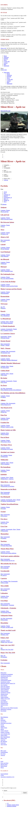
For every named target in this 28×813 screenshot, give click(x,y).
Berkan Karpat (4, 766)
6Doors (2, 767)
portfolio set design (11, 806)
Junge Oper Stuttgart (5, 686)
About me (6, 57)
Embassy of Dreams (5, 732)
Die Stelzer (3, 753)
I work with (6, 61)
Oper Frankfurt (4, 685)
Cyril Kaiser (3, 700)
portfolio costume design (13, 804)
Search (5, 790)
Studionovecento (4, 704)
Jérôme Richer (4, 695)
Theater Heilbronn (5, 689)
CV (8, 803)
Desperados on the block (6, 723)
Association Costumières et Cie (7, 776)
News (5, 60)
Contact (6, 63)
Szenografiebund (4, 773)
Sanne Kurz (3, 743)
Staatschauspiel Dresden (6, 680)
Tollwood (3, 755)
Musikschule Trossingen (6, 709)
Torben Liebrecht (4, 730)
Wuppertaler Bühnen (5, 688)
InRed (2, 718)
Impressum (6, 65)
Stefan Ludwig (4, 735)
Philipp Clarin (4, 738)
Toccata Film (3, 721)
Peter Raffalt (3, 710)
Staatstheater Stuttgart (5, 692)
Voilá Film (3, 740)
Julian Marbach (4, 701)
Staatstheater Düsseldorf (6, 675)
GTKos (2, 775)
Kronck (2, 724)
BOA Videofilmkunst (5, 737)
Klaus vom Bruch (4, 763)
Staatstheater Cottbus (5, 682)
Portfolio (6, 58)
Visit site (6, 180)
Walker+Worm (4, 727)
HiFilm (2, 729)
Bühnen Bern (3, 672)
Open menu (6, 72)
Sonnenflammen (4, 752)
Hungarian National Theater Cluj (8, 683)
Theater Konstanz (4, 691)
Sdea (2, 706)
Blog (5, 64)
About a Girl (3, 48)
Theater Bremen (4, 679)
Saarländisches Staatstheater (7, 674)
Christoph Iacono (4, 703)
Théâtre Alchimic (5, 697)
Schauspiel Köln (4, 677)
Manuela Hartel (4, 764)
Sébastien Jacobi (4, 694)
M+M (2, 761)
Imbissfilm (3, 720)
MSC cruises (3, 750)
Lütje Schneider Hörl (5, 733)
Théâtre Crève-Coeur (5, 698)
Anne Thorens (4, 744)
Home (5, 56)
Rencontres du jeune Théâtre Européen (9, 707)
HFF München (4, 741)
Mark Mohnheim (4, 717)
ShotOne (2, 726)
